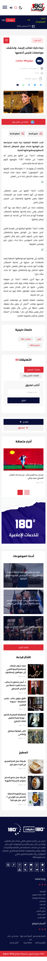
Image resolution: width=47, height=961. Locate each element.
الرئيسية (42, 891)
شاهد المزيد (23, 647)
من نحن (42, 907)
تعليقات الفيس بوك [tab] (31, 375)
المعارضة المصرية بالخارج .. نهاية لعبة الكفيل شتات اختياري (15, 718)
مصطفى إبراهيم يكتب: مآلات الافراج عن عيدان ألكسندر (23, 628)
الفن (39, 339)
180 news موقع (39, 894)
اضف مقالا (41, 914)
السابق (21, 428)
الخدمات (42, 904)
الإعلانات (42, 901)
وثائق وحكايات (40, 942)
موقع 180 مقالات (24, 61)
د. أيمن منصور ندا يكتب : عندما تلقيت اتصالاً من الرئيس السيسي (15, 685)
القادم (25, 422)
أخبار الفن (37, 40)
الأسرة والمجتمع (39, 936)
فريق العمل (40, 911)
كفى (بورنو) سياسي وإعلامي (17, 732)
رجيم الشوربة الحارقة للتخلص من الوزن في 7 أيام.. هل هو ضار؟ (16, 797)
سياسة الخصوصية (38, 898)
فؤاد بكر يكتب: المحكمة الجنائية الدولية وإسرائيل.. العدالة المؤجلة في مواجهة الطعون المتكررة (23, 575)
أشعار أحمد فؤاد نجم (26, 937)
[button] (20, 492)
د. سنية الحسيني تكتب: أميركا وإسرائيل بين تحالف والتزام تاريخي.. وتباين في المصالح (23, 601)
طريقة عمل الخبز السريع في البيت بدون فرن (15, 762)
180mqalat (34, 345)
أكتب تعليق (32, 385)
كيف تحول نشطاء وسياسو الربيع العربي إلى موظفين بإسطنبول (15, 669)
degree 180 (7, 954)
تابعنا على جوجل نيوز (20, 122)
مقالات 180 (25, 339)
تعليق (23, 400)
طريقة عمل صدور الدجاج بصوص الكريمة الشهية (15, 779)
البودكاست (41, 917)
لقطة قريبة (28, 942)
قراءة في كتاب (12, 936)
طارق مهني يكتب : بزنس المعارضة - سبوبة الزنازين (15, 701)
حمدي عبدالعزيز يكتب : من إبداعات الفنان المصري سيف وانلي (26, 476)
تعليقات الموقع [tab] (33, 370)
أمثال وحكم (14, 942)
